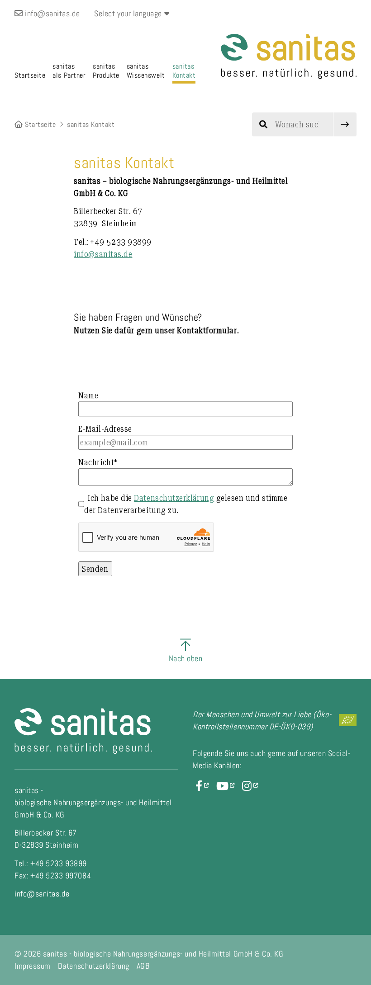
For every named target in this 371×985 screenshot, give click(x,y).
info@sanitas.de (51, 13)
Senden (95, 569)
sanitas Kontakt (90, 124)
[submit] (345, 124)
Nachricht (97, 462)
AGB (143, 966)
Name (88, 395)
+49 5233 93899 (113, 242)
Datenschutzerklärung (174, 498)
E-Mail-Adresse (105, 429)
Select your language (129, 13)
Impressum (32, 966)
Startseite (39, 124)
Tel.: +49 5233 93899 (50, 863)
